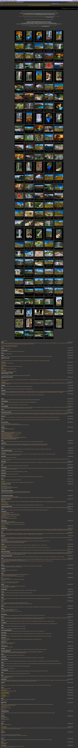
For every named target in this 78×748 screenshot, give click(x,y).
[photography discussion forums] (11, 1)
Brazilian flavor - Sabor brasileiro (56, 4)
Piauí (8, 4)
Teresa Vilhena (4, 726)
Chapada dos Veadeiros (63, 3)
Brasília (38, 4)
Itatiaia (41, 4)
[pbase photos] (2, 1)
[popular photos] (44, 1)
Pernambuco (23, 4)
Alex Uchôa (3, 382)
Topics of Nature (64, 4)
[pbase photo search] (15, 1)
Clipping (43, 4)
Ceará (11, 3)
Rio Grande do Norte (23, 3)
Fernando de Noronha (16, 3)
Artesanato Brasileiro (46, 5)
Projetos (38, 5)
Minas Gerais (19, 4)
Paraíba (27, 4)
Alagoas (68, 3)
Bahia (46, 3)
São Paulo (49, 3)
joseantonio (3, 370)
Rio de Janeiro (29, 3)
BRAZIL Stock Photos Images (5, 3)
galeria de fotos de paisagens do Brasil (28, 14)
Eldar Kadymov (4, 546)
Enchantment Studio (5, 692)
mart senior (3, 362)
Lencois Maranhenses (41, 3)
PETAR (30, 4)
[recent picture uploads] (7, 1)
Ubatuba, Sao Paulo (13, 4)
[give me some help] (73, 1)
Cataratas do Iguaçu (35, 3)
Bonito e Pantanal (4, 4)
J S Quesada (3, 365)
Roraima (71, 3)
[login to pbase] (76, 1)
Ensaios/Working (48, 4)
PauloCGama (3, 745)
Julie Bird (3, 481)
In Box (42, 5)
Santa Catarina (34, 4)
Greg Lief (3, 525)
